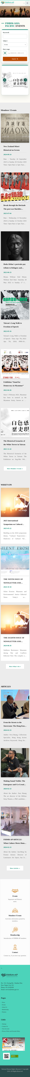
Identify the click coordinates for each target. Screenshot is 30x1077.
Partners (4, 1012)
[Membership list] (15, 929)
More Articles (14, 868)
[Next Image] (27, 12)
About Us (4, 1007)
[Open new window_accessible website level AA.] (14, 1056)
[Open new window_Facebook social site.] (13, 1044)
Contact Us (5, 1026)
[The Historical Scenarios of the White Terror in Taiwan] (15, 80)
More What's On (14, 666)
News (3, 1002)
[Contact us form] (15, 947)
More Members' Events (14, 468)
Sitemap (4, 1024)
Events (4, 1004)
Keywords (6, 32)
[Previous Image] (2, 12)
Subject (5, 41)
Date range (6, 49)
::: (24, 3)
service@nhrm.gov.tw (12, 989)
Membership (5, 1009)
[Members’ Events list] (15, 910)
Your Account (5, 1028)
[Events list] (15, 891)
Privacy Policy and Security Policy (11, 1031)
